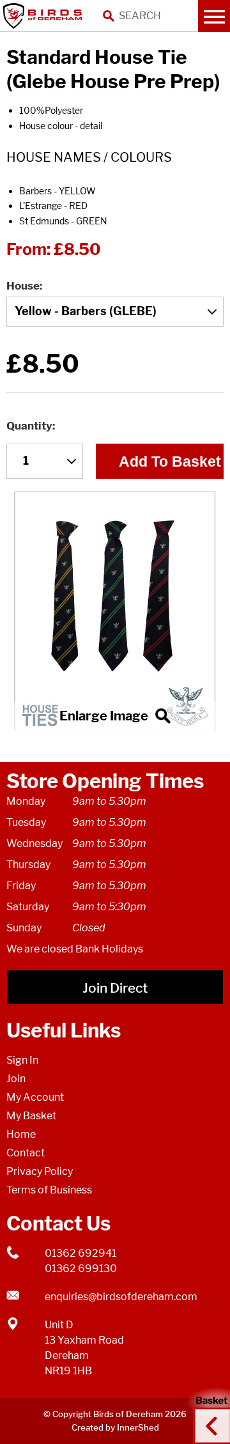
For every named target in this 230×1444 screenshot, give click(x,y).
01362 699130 (81, 1268)
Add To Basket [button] (170, 461)
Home (21, 1134)
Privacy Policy (39, 1171)
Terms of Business (49, 1190)
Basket (207, 1414)
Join (16, 1079)
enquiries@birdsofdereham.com (121, 1297)
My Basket (31, 1116)
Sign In (22, 1060)
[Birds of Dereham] (44, 16)
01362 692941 (80, 1253)
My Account (35, 1097)
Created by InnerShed (115, 1427)
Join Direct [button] (115, 988)
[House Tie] (115, 611)
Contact (25, 1153)
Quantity (29, 425)
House (23, 285)
